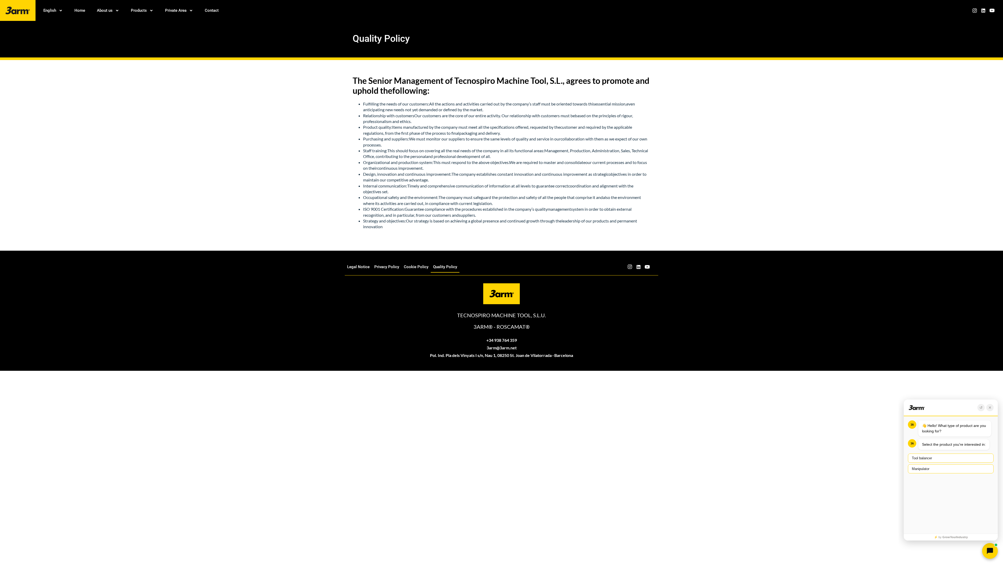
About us (105, 10)
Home (79, 10)
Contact (212, 10)
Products (139, 10)
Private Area (175, 10)
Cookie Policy (416, 267)
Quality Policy (445, 267)
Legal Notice (358, 267)
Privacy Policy (386, 267)
